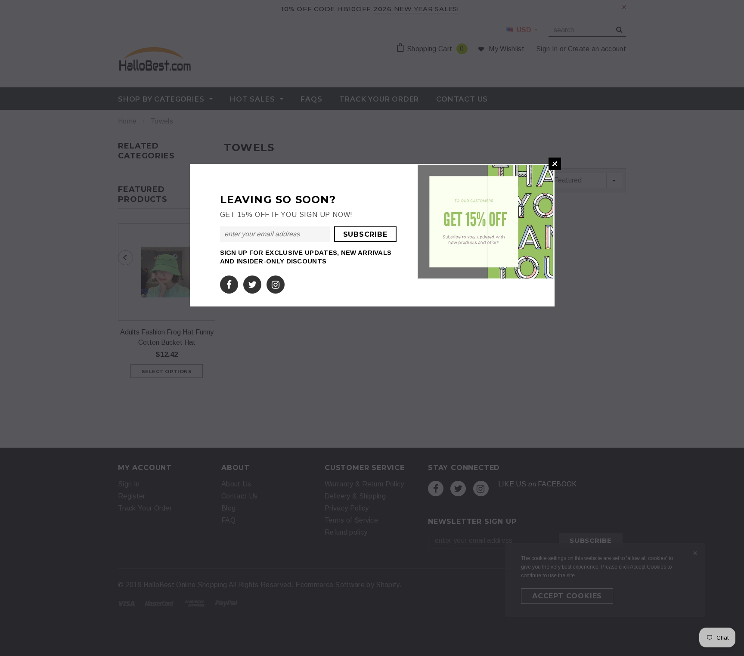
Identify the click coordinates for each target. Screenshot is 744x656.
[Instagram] (275, 283)
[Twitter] (252, 283)
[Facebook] (229, 283)
